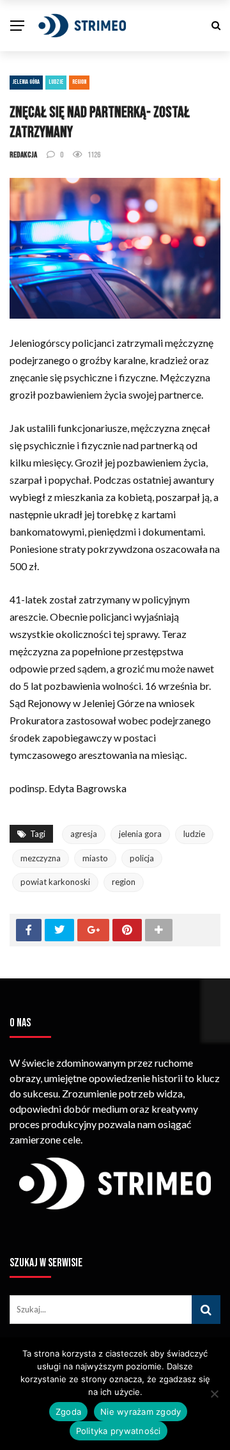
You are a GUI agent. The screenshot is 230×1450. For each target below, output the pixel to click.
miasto (95, 858)
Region (79, 82)
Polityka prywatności (118, 1431)
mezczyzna (40, 858)
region (123, 882)
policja (142, 858)
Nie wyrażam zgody (140, 1411)
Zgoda (68, 1411)
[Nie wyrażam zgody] (214, 1393)
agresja (83, 834)
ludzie (194, 834)
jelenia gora (140, 834)
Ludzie (56, 82)
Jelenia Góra (26, 82)
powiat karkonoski (55, 882)
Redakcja (23, 155)
